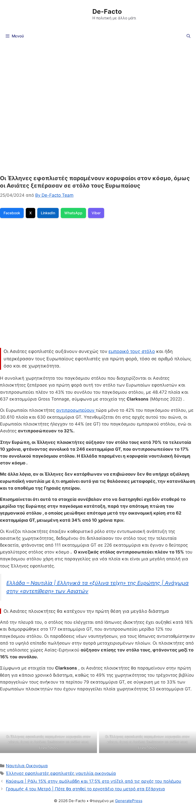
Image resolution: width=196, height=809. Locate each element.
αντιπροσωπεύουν (76, 410)
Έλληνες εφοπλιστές (27, 773)
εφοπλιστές (62, 773)
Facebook (12, 213)
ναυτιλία (84, 773)
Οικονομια (37, 765)
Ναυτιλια (15, 765)
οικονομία (105, 773)
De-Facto (107, 11)
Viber (96, 213)
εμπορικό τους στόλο (131, 351)
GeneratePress (128, 800)
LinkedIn (48, 213)
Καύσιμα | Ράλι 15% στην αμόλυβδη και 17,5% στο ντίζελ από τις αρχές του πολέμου (93, 781)
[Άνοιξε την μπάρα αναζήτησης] (188, 36)
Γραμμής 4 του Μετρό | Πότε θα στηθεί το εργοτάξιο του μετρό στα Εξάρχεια (85, 788)
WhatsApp (73, 213)
